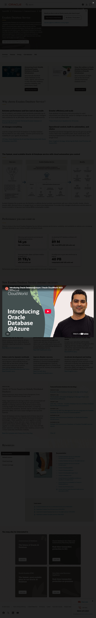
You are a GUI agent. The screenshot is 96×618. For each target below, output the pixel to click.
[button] (93, 3)
